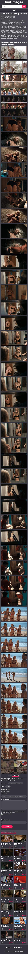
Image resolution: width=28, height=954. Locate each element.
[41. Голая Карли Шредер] (14, 675)
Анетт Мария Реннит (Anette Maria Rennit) (6, 939)
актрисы (8, 786)
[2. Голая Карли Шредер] (14, 67)
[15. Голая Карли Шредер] (14, 277)
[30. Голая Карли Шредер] (14, 506)
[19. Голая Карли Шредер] (14, 338)
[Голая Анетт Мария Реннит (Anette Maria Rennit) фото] (7, 934)
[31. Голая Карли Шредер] (14, 522)
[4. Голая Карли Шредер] (14, 106)
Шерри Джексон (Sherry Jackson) (5, 885)
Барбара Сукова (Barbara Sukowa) (5, 898)
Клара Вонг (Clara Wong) (6, 871)
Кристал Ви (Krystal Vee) (19, 898)
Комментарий (5, 799)
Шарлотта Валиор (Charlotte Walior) (6, 844)
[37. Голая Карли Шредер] (14, 614)
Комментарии (6, 789)
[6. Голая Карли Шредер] (14, 139)
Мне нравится (9, 775)
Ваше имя (4, 794)
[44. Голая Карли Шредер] (14, 721)
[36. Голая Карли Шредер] (14, 598)
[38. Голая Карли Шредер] (14, 629)
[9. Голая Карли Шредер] (14, 185)
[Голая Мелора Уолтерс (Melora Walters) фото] (20, 906)
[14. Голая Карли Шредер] (14, 261)
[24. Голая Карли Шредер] (14, 415)
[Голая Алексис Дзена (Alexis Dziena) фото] (20, 934)
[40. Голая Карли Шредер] (14, 659)
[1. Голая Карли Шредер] (14, 53)
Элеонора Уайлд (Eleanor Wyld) (5, 912)
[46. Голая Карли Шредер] (14, 751)
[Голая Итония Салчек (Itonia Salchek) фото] (20, 852)
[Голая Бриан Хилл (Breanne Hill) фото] (7, 852)
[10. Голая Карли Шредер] (14, 200)
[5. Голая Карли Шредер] (14, 124)
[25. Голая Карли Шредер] (14, 430)
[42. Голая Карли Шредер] (14, 690)
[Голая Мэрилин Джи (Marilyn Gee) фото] (20, 879)
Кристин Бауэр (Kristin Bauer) (5, 926)
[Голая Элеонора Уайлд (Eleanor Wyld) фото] (7, 906)
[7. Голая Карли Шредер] (14, 154)
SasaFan (11, 951)
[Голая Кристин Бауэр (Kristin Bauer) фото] (7, 920)
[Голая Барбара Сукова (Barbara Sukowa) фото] (7, 893)
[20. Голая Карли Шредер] (14, 353)
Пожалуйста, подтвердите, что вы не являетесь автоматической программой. (12, 812)
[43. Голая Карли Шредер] (14, 705)
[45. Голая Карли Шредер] (14, 736)
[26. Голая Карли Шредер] (14, 445)
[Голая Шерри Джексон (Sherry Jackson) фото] (7, 879)
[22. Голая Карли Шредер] (14, 384)
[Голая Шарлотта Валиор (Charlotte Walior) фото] (7, 838)
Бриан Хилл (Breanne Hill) (6, 857)
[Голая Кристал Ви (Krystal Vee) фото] (20, 893)
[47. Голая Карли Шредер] (14, 767)
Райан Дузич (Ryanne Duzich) (19, 844)
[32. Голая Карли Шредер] (14, 537)
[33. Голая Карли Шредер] (14, 552)
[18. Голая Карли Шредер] (14, 323)
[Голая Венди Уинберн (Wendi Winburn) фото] (20, 865)
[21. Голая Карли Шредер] (14, 369)
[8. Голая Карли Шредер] (14, 170)
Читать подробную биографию (9, 38)
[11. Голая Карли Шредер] (14, 216)
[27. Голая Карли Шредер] (14, 460)
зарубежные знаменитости (15, 783)
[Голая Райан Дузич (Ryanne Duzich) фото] (20, 838)
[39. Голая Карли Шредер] (14, 644)
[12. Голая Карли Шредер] (14, 231)
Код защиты (4, 820)
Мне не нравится (11, 775)
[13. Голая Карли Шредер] (14, 246)
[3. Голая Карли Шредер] (14, 85)
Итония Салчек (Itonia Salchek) (18, 857)
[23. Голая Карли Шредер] (14, 399)
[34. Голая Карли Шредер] (14, 568)
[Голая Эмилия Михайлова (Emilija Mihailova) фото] (20, 920)
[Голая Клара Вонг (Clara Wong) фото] (7, 865)
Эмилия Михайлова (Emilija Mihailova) (19, 926)
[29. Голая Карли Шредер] (14, 491)
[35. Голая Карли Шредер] (14, 583)
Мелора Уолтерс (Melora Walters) (18, 912)
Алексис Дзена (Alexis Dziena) (18, 939)
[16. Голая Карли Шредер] (14, 292)
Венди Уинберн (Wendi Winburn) (18, 871)
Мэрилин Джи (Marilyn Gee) (18, 885)
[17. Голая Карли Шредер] (14, 307)
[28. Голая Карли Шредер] (14, 476)
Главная (8, 947)
